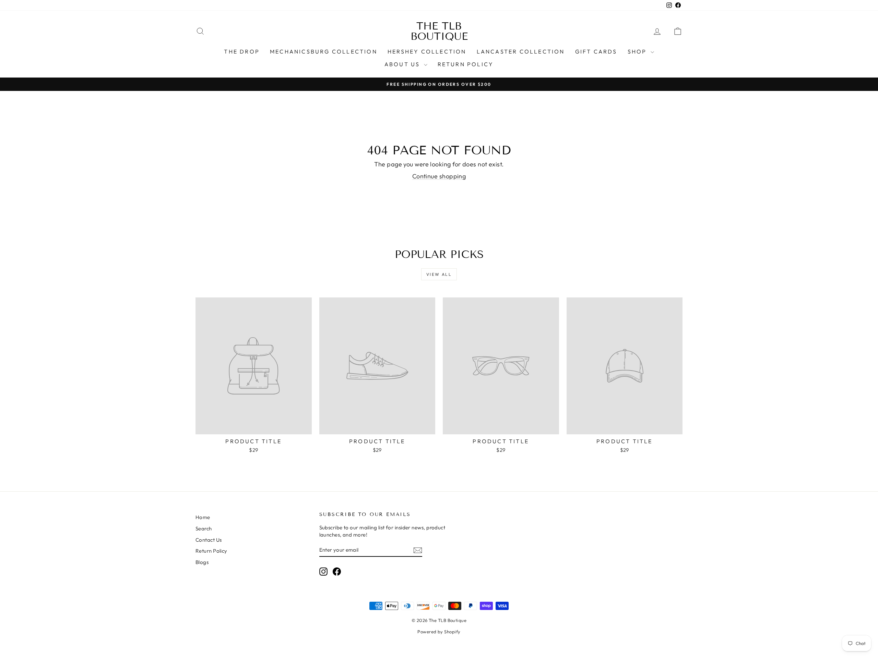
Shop (638, 51)
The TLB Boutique (439, 31)
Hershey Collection (427, 51)
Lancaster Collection (521, 51)
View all (439, 274)
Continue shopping (439, 176)
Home (202, 517)
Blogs (202, 562)
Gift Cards (596, 51)
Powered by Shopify (438, 631)
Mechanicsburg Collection (323, 51)
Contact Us (208, 540)
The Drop (242, 51)
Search (203, 528)
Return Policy (466, 64)
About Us (403, 64)
